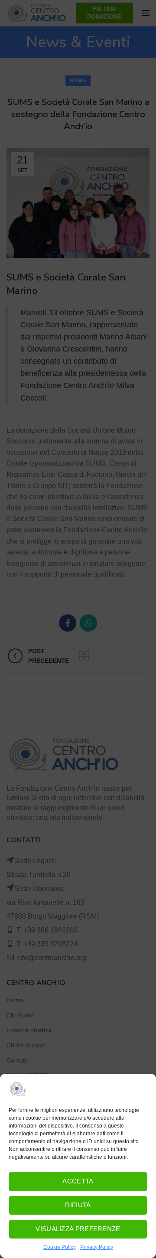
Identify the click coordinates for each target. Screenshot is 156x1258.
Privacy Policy (96, 1247)
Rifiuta (78, 1205)
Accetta (77, 1181)
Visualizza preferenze (78, 1228)
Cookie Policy (59, 1247)
